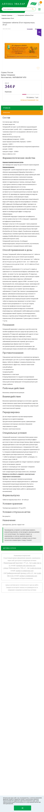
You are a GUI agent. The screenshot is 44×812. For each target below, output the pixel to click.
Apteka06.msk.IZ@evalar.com (25, 566)
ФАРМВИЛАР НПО (19, 77)
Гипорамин (11, 75)
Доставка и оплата (9, 548)
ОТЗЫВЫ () (6, 108)
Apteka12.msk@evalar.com (28, 576)
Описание (6, 112)
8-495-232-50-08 (35, 568)
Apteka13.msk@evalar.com (24, 571)
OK (22, 808)
